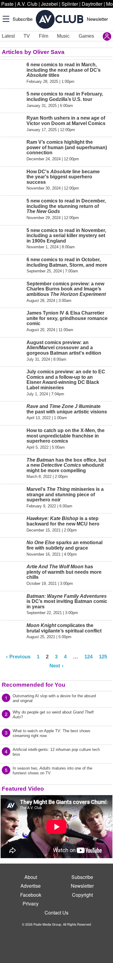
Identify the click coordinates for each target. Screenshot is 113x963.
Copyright (82, 894)
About (30, 877)
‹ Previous (18, 657)
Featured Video (23, 789)
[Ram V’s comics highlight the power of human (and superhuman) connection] (13, 150)
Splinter (69, 3)
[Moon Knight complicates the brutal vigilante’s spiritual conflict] (13, 631)
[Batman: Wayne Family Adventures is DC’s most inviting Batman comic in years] (13, 604)
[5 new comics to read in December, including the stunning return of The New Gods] (13, 209)
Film (43, 36)
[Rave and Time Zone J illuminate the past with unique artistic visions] (13, 412)
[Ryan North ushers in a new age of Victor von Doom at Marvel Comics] (13, 123)
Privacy (31, 903)
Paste (7, 3)
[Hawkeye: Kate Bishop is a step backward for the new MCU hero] (13, 524)
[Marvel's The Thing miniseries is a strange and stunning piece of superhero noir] (13, 497)
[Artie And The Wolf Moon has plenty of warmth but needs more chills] (13, 575)
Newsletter (97, 19)
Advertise (30, 885)
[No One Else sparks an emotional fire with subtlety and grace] (13, 548)
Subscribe (23, 19)
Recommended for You (33, 685)
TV (27, 36)
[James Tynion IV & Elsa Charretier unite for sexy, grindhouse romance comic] (13, 321)
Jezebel (49, 3)
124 (88, 657)
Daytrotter (92, 3)
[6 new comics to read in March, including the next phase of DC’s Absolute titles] (13, 73)
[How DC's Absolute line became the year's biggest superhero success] (13, 180)
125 (103, 657)
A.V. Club (27, 3)
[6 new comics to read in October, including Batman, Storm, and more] (13, 265)
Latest (8, 36)
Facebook (30, 894)
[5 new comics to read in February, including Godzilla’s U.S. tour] (13, 99)
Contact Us (56, 912)
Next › (56, 666)
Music (63, 36)
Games (86, 36)
